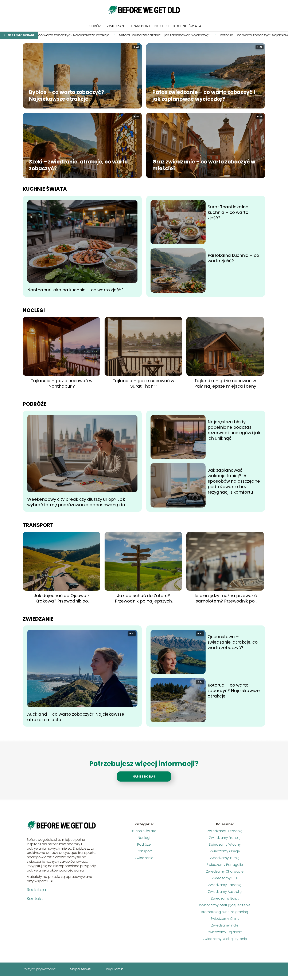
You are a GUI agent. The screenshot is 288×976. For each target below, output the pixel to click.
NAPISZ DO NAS (144, 777)
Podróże (95, 26)
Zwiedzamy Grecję (225, 851)
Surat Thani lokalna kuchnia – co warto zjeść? (228, 212)
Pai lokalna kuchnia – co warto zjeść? (233, 258)
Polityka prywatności (40, 969)
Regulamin (114, 969)
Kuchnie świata (187, 26)
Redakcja (36, 889)
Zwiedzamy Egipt (225, 898)
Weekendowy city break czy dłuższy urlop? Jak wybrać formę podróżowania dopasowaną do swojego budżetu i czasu (76, 502)
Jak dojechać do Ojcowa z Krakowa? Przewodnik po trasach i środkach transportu (62, 598)
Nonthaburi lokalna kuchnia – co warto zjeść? (75, 290)
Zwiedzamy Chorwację (225, 871)
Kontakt (35, 898)
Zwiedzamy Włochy (225, 844)
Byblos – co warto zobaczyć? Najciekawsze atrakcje (66, 95)
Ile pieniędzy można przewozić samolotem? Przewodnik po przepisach (225, 598)
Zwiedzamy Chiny (224, 918)
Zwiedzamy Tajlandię (224, 932)
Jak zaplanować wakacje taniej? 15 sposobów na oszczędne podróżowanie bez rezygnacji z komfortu (234, 481)
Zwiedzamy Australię (225, 891)
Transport (140, 26)
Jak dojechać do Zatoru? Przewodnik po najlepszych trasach (143, 598)
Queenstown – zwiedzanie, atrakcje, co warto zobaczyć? (233, 642)
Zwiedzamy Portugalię (225, 864)
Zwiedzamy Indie (224, 925)
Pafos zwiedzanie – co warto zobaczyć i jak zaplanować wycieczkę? (203, 95)
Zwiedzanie (117, 26)
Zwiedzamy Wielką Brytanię (225, 938)
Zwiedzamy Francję (225, 837)
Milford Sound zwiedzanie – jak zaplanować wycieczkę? (105, 35)
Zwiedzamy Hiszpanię (224, 831)
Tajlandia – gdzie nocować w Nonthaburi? (61, 383)
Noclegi (162, 26)
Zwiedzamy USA (225, 878)
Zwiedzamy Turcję (225, 858)
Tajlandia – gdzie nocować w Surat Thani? (143, 383)
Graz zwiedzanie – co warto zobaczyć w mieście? (203, 164)
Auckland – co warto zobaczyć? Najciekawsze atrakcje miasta (75, 716)
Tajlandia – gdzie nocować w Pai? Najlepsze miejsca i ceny (225, 383)
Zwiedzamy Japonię (224, 884)
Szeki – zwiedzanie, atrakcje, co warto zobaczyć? (78, 164)
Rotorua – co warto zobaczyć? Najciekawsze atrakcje (204, 35)
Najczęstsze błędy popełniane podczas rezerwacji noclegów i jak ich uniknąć (234, 430)
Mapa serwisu (81, 969)
